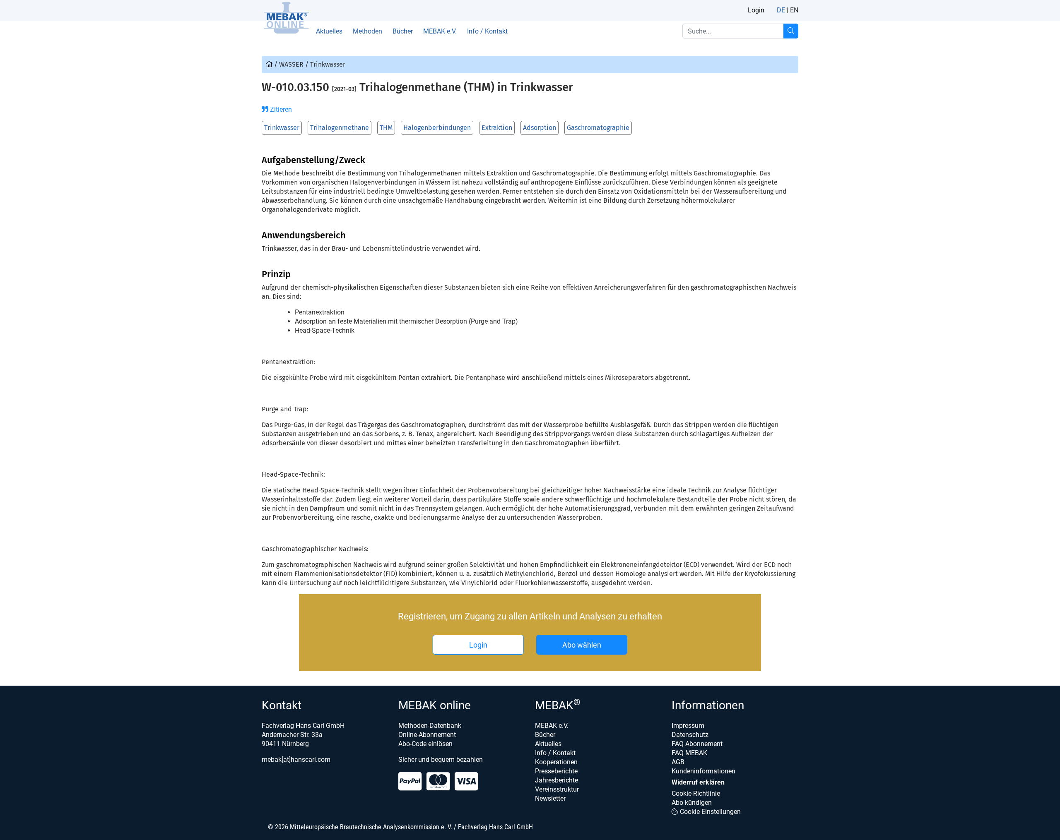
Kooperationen (556, 762)
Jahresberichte (556, 780)
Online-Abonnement (427, 735)
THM (386, 128)
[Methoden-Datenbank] (270, 64)
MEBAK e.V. (440, 31)
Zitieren (280, 109)
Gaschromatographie (598, 128)
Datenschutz (690, 735)
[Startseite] (286, 18)
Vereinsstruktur (557, 789)
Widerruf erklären (698, 782)
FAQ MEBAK (689, 753)
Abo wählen (581, 645)
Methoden (367, 31)
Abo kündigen (692, 802)
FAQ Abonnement (697, 744)
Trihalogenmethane (339, 128)
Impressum (688, 726)
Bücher (403, 31)
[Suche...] (790, 31)
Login (756, 10)
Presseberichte (556, 771)
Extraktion (497, 128)
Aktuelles (329, 31)
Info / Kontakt (487, 31)
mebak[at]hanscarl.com (296, 759)
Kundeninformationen (703, 771)
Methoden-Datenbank (429, 726)
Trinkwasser (281, 128)
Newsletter (550, 798)
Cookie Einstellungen (709, 812)
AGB (678, 762)
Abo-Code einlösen (425, 744)
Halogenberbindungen (437, 128)
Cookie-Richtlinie (696, 793)
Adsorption (539, 128)
